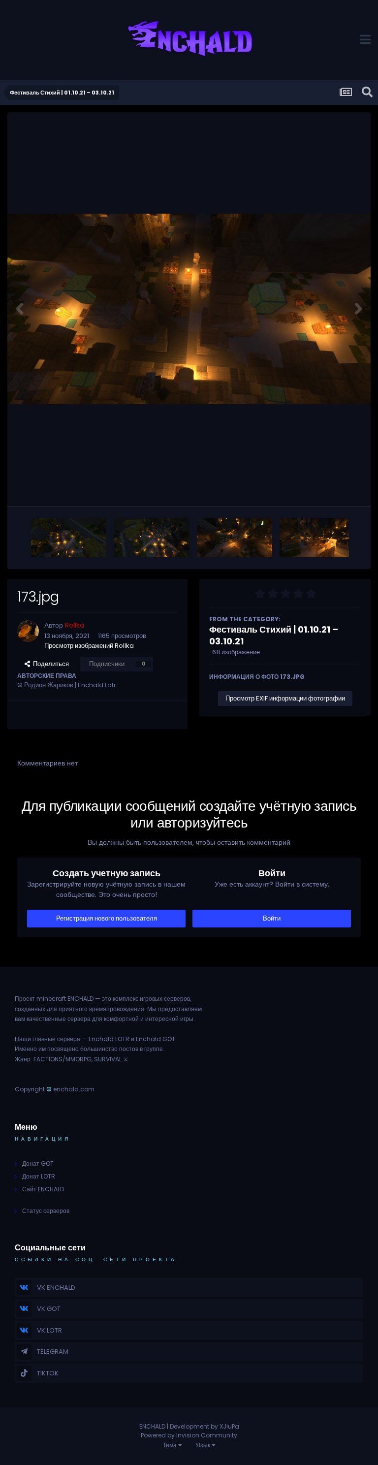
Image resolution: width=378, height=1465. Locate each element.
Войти (272, 918)
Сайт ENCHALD (43, 1189)
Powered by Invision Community (189, 1435)
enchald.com (73, 1089)
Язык (204, 1445)
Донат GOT (38, 1163)
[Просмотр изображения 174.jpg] (317, 537)
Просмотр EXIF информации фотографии (285, 698)
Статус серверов (45, 1211)
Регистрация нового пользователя (106, 918)
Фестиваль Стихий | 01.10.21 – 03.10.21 (273, 635)
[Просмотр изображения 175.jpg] (234, 537)
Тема (170, 1445)
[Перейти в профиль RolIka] (28, 631)
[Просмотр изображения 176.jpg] (151, 537)
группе (153, 1049)
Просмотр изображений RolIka (89, 645)
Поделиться (49, 664)
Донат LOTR (38, 1176)
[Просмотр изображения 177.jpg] (68, 537)
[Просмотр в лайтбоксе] (189, 309)
